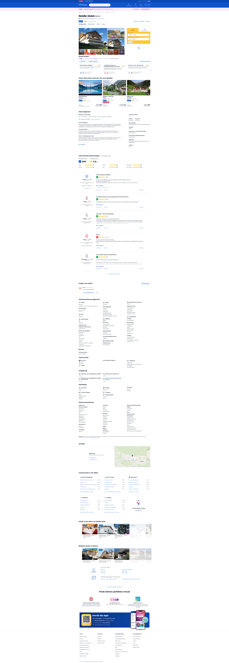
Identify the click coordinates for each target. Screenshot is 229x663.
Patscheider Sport (108, 500)
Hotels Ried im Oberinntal (127, 569)
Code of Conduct (100, 643)
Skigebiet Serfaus (108, 482)
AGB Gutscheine (118, 649)
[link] (129, 5)
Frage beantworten (89, 292)
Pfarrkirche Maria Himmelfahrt (86, 480)
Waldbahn (107, 489)
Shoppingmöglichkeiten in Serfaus (112, 512)
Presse (134, 640)
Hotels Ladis (103, 571)
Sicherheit (117, 653)
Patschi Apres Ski (83, 500)
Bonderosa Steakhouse (133, 480)
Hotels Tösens (124, 571)
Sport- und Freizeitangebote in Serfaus (113, 491)
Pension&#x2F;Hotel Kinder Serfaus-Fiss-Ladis (131, 579)
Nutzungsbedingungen (120, 638)
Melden (97, 292)
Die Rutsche (82, 507)
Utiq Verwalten (118, 645)
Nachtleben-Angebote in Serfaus (87, 512)
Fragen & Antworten (84, 640)
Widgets (99, 638)
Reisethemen (136, 645)
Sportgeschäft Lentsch (109, 509)
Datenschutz (118, 640)
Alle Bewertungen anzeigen (114, 274)
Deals (80, 1)
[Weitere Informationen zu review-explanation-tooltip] (95, 21)
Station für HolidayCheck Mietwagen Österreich (113, 379)
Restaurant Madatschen (134, 489)
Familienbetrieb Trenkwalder (111, 507)
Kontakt (139, 1)
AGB (116, 647)
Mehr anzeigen (82, 144)
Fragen (103, 24)
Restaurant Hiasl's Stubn (134, 484)
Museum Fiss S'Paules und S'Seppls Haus (88, 484)
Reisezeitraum (131, 33)
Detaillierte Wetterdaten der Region (114, 586)
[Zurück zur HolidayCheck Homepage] (83, 5)
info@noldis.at (93, 457)
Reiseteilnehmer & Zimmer (133, 37)
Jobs (134, 643)
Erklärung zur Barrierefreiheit (121, 651)
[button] (93, 38)
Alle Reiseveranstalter (84, 653)
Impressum (117, 655)
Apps (81, 651)
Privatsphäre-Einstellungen (121, 643)
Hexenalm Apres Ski (84, 502)
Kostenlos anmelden (145, 9)
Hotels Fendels (125, 572)
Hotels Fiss (103, 569)
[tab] (133, 30)
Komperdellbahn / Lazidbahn (111, 484)
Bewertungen (91, 24)
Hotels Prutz (103, 572)
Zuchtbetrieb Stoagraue (110, 486)
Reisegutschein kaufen (84, 647)
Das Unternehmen (137, 636)
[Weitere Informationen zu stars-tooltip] (100, 16)
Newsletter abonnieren (84, 645)
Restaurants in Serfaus (133, 491)
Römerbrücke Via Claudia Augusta (87, 489)
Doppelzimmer (87, 188)
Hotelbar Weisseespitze (85, 504)
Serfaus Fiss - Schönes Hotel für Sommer (109, 579)
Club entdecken (136, 9)
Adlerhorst (82, 482)
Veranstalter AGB (118, 636)
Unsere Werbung (136, 638)
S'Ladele (106, 502)
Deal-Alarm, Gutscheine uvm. (86, 643)
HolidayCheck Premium (85, 649)
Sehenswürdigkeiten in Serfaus (86, 491)
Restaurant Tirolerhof (133, 482)
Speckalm (131, 486)
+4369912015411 (94, 459)
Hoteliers (99, 636)
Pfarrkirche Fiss (83, 486)
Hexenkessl (82, 509)
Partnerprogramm (101, 640)
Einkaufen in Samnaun (109, 504)
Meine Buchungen (83, 636)
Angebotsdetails (87, 437)
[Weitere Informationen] (119, 105)
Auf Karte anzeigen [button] (100, 18)
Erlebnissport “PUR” (109, 480)
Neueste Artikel (136, 647)
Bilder (98, 24)
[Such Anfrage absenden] (109, 5)
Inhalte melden (83, 655)
